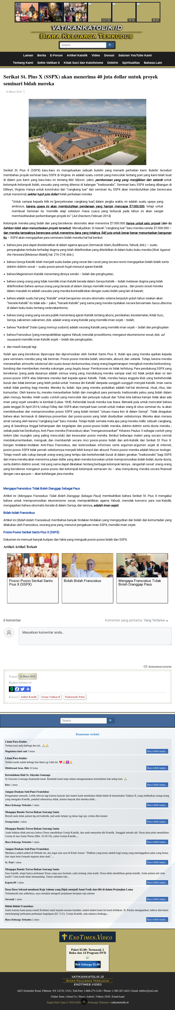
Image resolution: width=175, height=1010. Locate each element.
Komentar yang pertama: (124, 620)
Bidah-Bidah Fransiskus (19, 906)
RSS (107, 996)
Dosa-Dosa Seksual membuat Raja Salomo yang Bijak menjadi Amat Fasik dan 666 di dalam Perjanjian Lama (69, 889)
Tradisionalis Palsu (75, 697)
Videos (99, 996)
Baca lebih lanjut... (157, 751)
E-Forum (56, 55)
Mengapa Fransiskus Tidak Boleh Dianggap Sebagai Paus (41, 488)
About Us (71, 996)
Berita (41, 55)
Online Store (57, 996)
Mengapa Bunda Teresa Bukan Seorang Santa (32, 812)
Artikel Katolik (77, 55)
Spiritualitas (131, 62)
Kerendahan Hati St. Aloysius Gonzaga (27, 775)
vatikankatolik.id (120, 1002)
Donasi (109, 55)
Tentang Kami (23, 62)
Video (96, 55)
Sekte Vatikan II (48, 62)
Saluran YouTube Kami (135, 55)
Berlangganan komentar (160, 666)
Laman (28, 55)
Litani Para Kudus (16, 741)
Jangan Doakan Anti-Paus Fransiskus (27, 791)
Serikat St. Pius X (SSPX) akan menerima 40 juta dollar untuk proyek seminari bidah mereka (80, 80)
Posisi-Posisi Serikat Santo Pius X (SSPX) (31, 532)
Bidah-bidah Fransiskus (19, 512)
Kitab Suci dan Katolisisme (83, 62)
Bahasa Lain (153, 62)
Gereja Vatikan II (50, 697)
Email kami (118, 996)
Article (90, 996)
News (82, 996)
